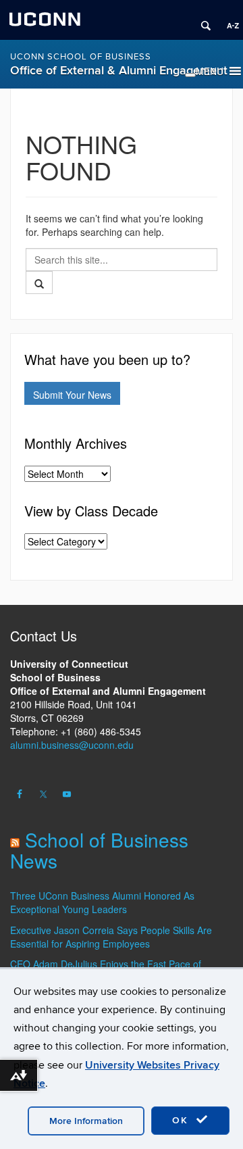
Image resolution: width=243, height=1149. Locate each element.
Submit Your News (72, 394)
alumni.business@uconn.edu (72, 745)
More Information (86, 1121)
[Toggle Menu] (190, 75)
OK (182, 1120)
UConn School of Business (80, 56)
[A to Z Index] (228, 20)
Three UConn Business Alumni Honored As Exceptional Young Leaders (102, 902)
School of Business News (99, 850)
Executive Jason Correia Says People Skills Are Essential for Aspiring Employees (111, 936)
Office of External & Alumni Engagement (118, 71)
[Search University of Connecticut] (201, 20)
